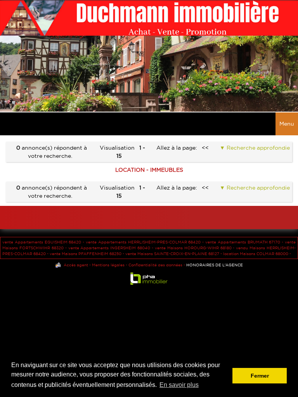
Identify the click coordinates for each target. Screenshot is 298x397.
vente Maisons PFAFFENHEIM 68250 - (87, 253)
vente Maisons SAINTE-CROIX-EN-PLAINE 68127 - (174, 253)
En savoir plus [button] (179, 384)
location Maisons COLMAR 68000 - (257, 253)
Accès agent (76, 265)
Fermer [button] (260, 376)
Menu (286, 123)
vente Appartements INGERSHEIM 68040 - (111, 247)
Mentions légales (108, 265)
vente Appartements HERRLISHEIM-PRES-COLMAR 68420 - (145, 242)
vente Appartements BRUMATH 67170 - (245, 242)
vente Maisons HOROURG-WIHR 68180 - (195, 247)
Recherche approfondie (257, 147)
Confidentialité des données (155, 265)
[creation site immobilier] (149, 280)
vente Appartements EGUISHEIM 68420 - (44, 242)
